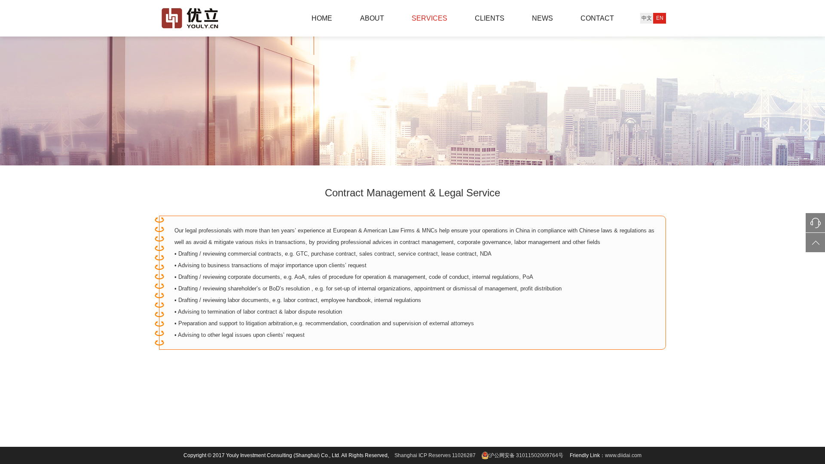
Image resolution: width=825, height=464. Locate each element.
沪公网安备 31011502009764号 (526, 455)
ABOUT (372, 18)
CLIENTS (489, 18)
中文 (647, 18)
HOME (322, 18)
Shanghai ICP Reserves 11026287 (435, 455)
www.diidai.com (623, 455)
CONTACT (597, 18)
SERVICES (429, 18)
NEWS (542, 18)
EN (659, 18)
